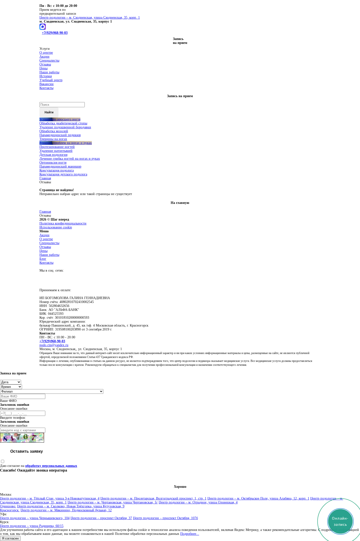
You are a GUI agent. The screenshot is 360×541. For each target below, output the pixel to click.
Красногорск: (10, 510)
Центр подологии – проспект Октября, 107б (165, 518)
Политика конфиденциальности (62, 223)
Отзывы (45, 64)
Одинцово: (8, 506)
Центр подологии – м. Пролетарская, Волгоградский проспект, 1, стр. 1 (153, 498)
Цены (43, 68)
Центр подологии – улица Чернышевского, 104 (35, 518)
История (45, 76)
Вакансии (46, 84)
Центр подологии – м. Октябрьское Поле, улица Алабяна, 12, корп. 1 (258, 498)
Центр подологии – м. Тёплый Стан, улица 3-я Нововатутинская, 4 (49, 498)
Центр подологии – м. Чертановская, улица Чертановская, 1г (113, 502)
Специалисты (49, 60)
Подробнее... (189, 534)
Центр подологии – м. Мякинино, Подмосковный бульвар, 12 (66, 510)
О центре (46, 52)
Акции (44, 56)
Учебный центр (50, 80)
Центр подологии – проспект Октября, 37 (101, 518)
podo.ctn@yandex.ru (53, 345)
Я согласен (10, 538)
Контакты (46, 88)
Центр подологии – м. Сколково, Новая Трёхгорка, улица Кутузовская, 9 (70, 506)
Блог (42, 259)
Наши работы (49, 72)
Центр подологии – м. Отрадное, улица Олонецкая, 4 (198, 502)
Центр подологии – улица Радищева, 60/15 (31, 526)
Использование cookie (55, 227)
